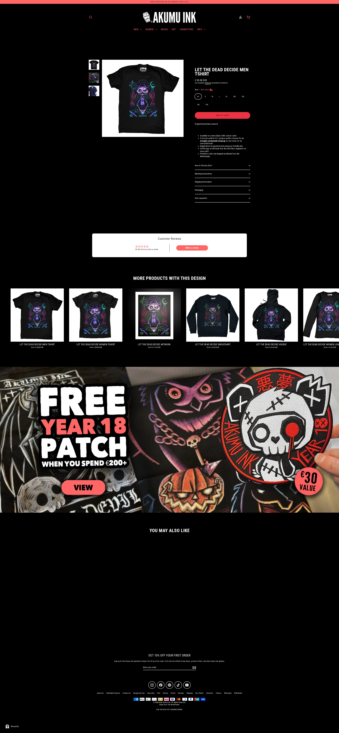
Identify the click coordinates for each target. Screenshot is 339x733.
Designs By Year (139, 693)
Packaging (199, 190)
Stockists (209, 693)
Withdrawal (238, 693)
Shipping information (203, 182)
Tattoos (218, 693)
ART (174, 29)
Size (202, 89)
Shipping (208, 83)
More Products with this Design (169, 278)
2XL (234, 96)
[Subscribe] (194, 667)
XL (227, 96)
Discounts (151, 693)
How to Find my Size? (203, 165)
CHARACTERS (186, 29)
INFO (200, 29)
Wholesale (227, 693)
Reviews (181, 693)
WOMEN (150, 29)
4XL (198, 105)
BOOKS (164, 29)
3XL (243, 96)
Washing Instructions (203, 174)
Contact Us (127, 693)
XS (198, 96)
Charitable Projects (113, 693)
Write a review (192, 248)
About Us (100, 693)
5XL (207, 105)
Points (173, 693)
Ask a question (201, 198)
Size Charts (199, 693)
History (165, 693)
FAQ (158, 693)
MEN (136, 29)
